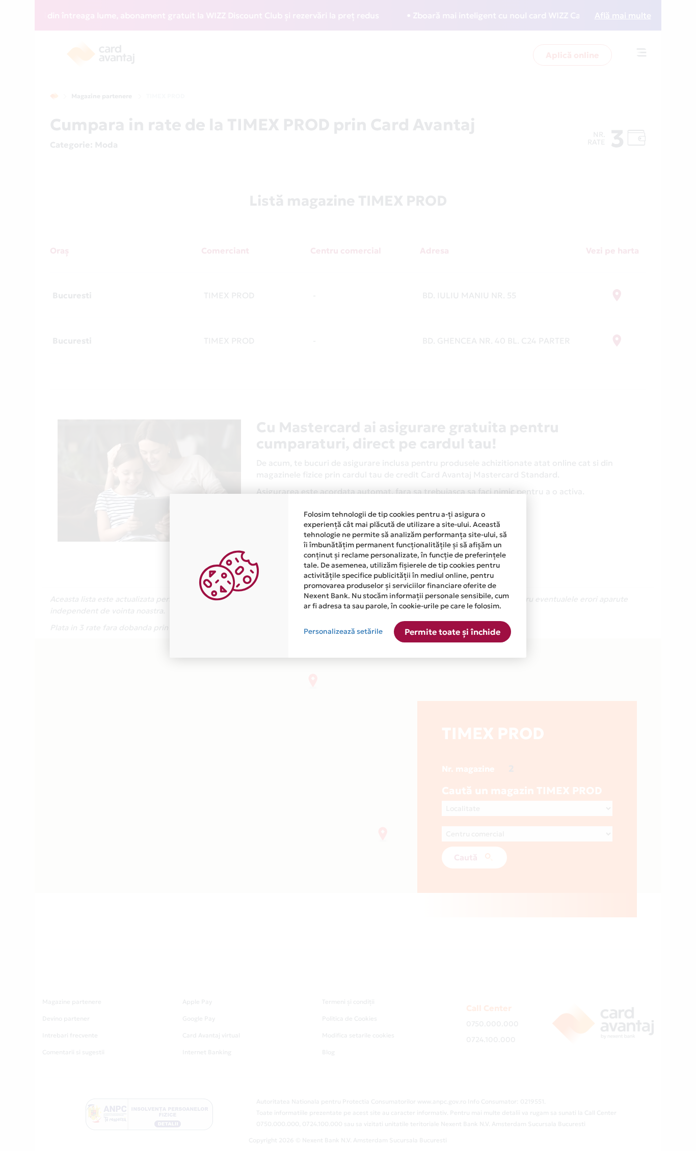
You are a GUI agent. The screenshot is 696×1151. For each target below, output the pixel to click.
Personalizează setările (343, 631)
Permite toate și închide (452, 632)
